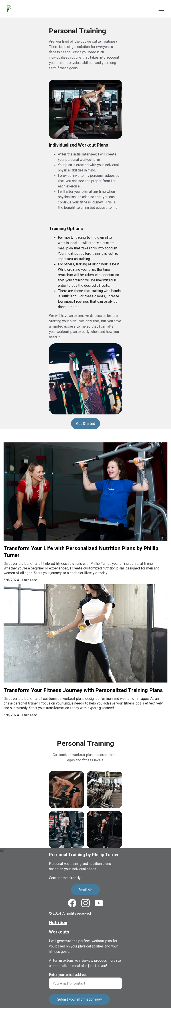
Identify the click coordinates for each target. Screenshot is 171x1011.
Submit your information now (79, 999)
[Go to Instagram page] (85, 903)
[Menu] (161, 9)
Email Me (85, 890)
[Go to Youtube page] (99, 903)
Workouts (59, 932)
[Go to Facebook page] (72, 903)
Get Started (85, 424)
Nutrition (58, 922)
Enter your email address (68, 975)
